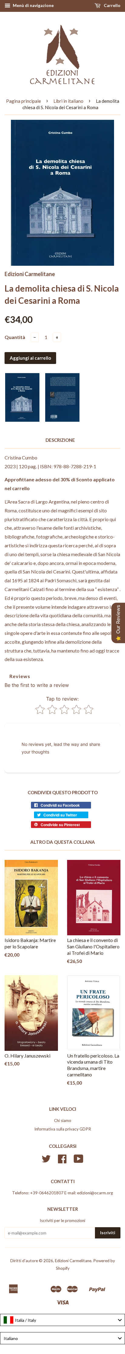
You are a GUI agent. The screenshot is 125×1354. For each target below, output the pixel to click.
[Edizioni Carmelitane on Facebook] (62, 1160)
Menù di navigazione (33, 5)
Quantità (15, 337)
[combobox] (62, 1320)
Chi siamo (62, 1120)
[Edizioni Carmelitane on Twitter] (46, 1160)
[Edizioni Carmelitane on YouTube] (78, 1160)
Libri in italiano (68, 101)
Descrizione (60, 440)
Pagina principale (23, 101)
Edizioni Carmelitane (73, 1260)
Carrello (111, 5)
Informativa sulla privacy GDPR (62, 1129)
